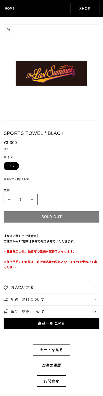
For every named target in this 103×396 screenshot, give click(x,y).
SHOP (85, 8)
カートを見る (51, 350)
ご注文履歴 (51, 365)
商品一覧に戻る (51, 323)
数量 (7, 190)
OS (11, 166)
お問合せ (51, 381)
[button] (51, 287)
